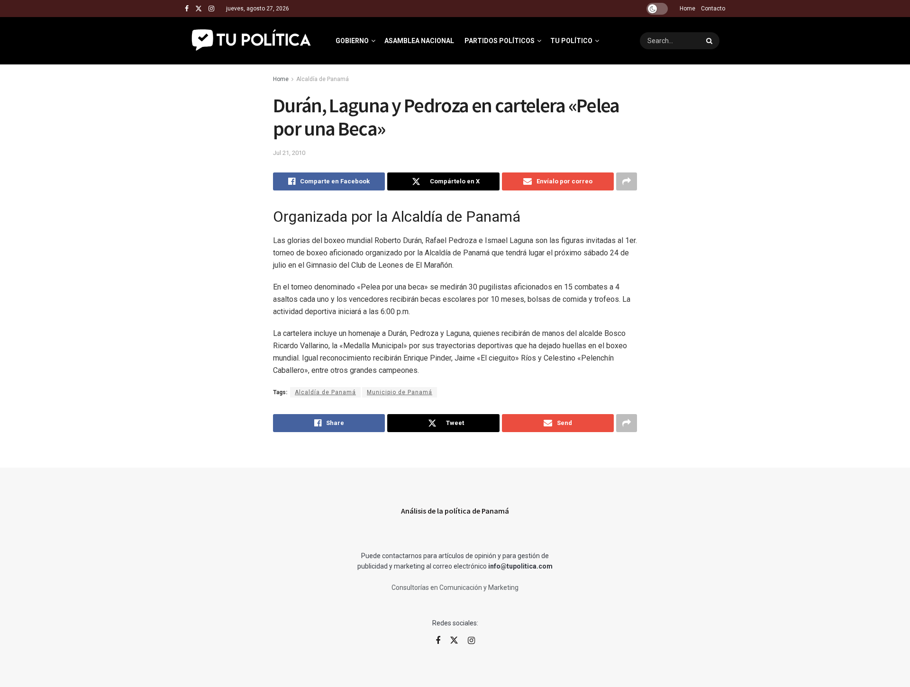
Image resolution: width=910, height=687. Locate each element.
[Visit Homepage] (252, 40)
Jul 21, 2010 (289, 152)
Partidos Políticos (499, 41)
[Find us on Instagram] (211, 9)
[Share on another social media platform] (626, 181)
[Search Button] (710, 40)
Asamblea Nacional (419, 41)
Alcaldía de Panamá (322, 79)
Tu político (571, 41)
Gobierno (352, 41)
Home (687, 8)
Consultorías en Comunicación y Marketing (455, 587)
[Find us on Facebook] (187, 9)
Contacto (713, 8)
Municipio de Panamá (399, 392)
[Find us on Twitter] (198, 9)
